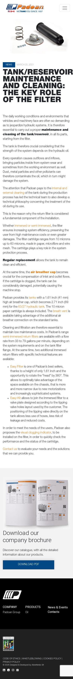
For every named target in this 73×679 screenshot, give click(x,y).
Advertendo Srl (38, 665)
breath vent (60, 311)
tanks (32, 298)
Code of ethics (11, 659)
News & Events (58, 607)
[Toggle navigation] (65, 8)
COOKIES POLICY (52, 659)
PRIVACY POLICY (11, 662)
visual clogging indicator (36, 432)
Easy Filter (16, 366)
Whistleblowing (32, 659)
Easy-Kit (15, 398)
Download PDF (28, 564)
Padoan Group (11, 612)
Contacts (53, 612)
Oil (26, 612)
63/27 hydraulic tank (31, 307)
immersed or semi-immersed (33, 226)
